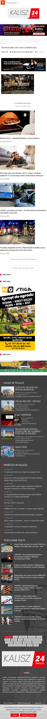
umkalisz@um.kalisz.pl (22, 410)
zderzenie (17, 642)
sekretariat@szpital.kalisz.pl (24, 440)
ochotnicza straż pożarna (17, 645)
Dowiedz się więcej (28, 715)
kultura (14, 640)
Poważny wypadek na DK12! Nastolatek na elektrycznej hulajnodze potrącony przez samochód (22, 249)
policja (39, 637)
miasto (7, 640)
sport (15, 637)
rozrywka (9, 642)
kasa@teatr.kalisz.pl (21, 396)
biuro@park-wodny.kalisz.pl (24, 454)
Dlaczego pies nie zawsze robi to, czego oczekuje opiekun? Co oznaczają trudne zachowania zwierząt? (21, 174)
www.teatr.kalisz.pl (35, 396)
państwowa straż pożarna (33, 640)
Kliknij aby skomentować (23, 268)
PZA (6, 52)
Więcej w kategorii (22, 106)
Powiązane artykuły (22, 103)
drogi (20, 640)
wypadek (32, 637)
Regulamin (38, 703)
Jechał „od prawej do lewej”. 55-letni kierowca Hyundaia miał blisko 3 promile (23, 211)
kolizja (30, 645)
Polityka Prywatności (24, 703)
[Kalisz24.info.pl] (23, 7)
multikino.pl (18, 421)
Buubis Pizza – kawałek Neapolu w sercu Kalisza (19, 138)
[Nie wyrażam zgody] (44, 712)
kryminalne (23, 637)
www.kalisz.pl (34, 410)
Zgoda (15, 715)
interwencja (37, 642)
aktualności (27, 642)
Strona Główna (8, 703)
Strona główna (4, 40)
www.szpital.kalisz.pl (22, 442)
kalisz (36, 645)
